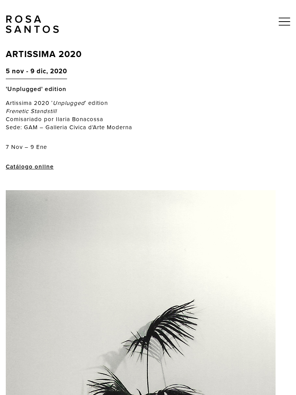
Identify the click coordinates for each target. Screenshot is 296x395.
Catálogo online (30, 167)
